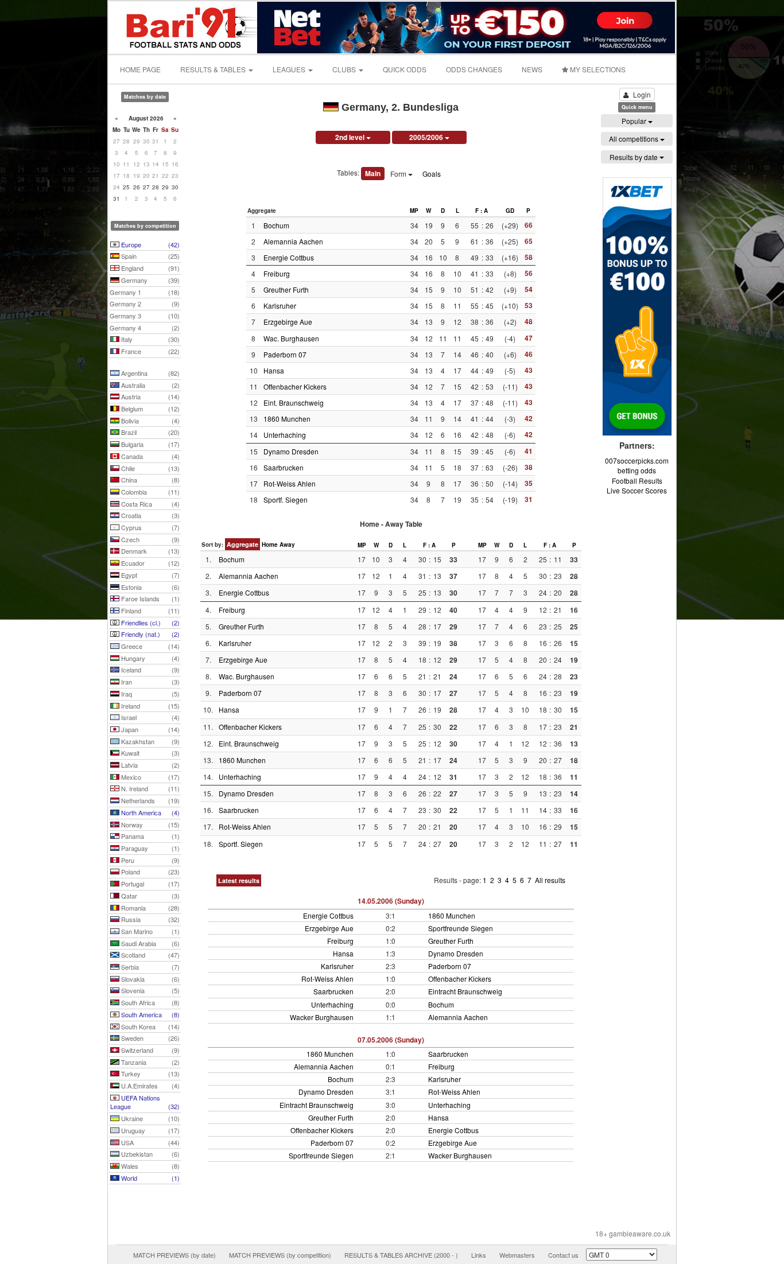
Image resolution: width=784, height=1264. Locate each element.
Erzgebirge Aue (287, 321)
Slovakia (149, 978)
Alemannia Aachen (293, 241)
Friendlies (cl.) (149, 622)
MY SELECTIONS (597, 69)
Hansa (273, 370)
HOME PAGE (140, 69)
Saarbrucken (283, 467)
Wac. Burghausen (291, 338)
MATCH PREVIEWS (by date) (174, 1254)
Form (399, 173)
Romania (149, 907)
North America (149, 812)
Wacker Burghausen (322, 1017)
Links (478, 1254)
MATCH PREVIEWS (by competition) (280, 1254)
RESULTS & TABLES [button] (213, 69)
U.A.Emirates (149, 1085)
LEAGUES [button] (290, 69)
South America (149, 1014)
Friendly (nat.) (149, 634)
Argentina (149, 373)
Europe (149, 244)
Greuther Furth (286, 289)
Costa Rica (149, 503)
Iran (149, 681)
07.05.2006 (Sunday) (391, 1039)
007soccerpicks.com (637, 460)
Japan (149, 729)
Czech (149, 539)
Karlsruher (279, 305)
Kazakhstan (149, 741)
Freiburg (276, 273)
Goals (431, 173)
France (149, 351)
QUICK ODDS (404, 69)
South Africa (149, 1002)
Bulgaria (149, 444)
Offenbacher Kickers (295, 386)
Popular (635, 121)
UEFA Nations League (145, 1102)
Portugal (149, 883)
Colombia (149, 491)
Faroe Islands (149, 598)
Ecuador (149, 562)
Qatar (149, 895)
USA (149, 1142)
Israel (149, 717)
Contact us (563, 1254)
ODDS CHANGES (474, 69)
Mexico (149, 776)
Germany (149, 280)
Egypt (149, 575)
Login (642, 94)
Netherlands (149, 800)
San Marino (149, 931)
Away (287, 544)
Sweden (149, 1038)
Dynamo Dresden (291, 451)
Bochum (276, 225)
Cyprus (149, 527)
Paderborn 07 (284, 354)
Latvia (149, 764)
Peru (149, 860)
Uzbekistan (149, 1153)
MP (414, 211)
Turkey (149, 1073)
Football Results (637, 480)
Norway (149, 824)
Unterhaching (284, 435)
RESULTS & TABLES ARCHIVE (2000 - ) (401, 1254)
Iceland (149, 669)
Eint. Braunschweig (293, 402)
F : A (481, 211)
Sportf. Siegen (285, 499)
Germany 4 (145, 327)
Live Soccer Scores (637, 490)
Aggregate (242, 544)
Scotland (149, 954)
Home (270, 544)
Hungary (149, 658)
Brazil (149, 432)
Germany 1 (145, 292)
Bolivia (149, 420)
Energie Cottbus (288, 257)
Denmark (149, 550)
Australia (149, 385)
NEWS (532, 69)
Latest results (238, 880)
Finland (149, 610)
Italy (149, 339)
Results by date (634, 157)
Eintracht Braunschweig (465, 991)
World (149, 1178)
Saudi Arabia (149, 943)
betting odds (637, 470)
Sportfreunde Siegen (460, 928)
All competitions (634, 138)
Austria (149, 396)
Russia (149, 919)
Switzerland (149, 1050)
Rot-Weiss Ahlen (289, 483)
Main (373, 173)
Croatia (149, 515)
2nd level (350, 137)
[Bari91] (183, 26)
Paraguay (149, 848)
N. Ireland (149, 788)
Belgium (149, 408)
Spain (149, 255)
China (149, 479)
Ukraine (149, 1118)
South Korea (149, 1026)
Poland (149, 871)
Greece (149, 646)
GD (510, 211)
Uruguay (149, 1130)
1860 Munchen (287, 418)
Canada (149, 456)
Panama (149, 836)
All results (550, 880)
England (149, 268)
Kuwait (149, 752)
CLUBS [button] (345, 69)
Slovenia (149, 990)
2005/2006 (427, 137)
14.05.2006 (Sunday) (391, 901)
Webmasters (517, 1254)
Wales (149, 1165)
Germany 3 (145, 315)
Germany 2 (145, 303)
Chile (149, 468)
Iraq (149, 693)
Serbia (149, 966)
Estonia (149, 587)
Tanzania (149, 1062)
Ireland (149, 705)
